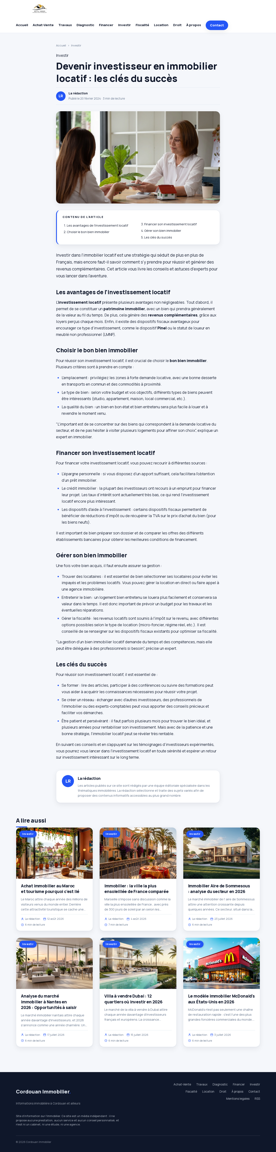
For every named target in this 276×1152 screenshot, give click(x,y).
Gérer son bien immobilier (162, 231)
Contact (217, 25)
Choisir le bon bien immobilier (88, 232)
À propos (193, 25)
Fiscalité (142, 25)
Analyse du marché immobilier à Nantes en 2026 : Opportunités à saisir (49, 1001)
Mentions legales (237, 1099)
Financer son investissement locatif (170, 224)
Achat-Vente (43, 25)
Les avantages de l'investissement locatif (97, 225)
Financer (106, 25)
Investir (124, 25)
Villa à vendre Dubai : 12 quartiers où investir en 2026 (133, 998)
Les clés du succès (158, 237)
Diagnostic (85, 25)
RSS (257, 1099)
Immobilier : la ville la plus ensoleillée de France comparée (136, 888)
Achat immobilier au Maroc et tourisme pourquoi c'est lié (50, 888)
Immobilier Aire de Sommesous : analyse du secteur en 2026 (219, 888)
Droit (177, 25)
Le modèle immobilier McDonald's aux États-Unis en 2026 (221, 998)
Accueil (22, 25)
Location (161, 25)
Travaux (65, 25)
